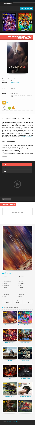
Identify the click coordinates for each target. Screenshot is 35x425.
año (7, 301)
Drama (12, 82)
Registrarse (17, 210)
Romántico (16, 82)
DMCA (17, 421)
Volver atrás (7, 199)
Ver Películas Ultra (11, 421)
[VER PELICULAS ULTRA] (6, 3)
